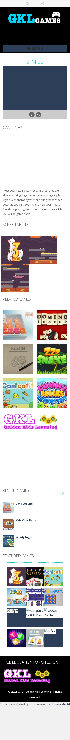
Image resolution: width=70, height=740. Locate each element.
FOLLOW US (42, 3)
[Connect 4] (53, 597)
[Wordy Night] (8, 540)
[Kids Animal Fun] (16, 597)
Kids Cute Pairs (26, 520)
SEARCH (27, 3)
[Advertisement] (36, 31)
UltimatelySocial (60, 704)
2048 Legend (24, 503)
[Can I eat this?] (53, 576)
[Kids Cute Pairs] (8, 524)
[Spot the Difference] (35, 638)
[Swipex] (12, 610)
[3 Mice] (16, 576)
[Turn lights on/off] (32, 114)
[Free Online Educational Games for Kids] (35, 17)
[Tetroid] (50, 631)
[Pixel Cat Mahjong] (35, 597)
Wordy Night (24, 537)
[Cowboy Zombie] (53, 612)
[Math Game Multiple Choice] (35, 612)
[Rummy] (35, 576)
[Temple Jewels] (16, 638)
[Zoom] (15, 249)
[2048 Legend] (8, 507)
